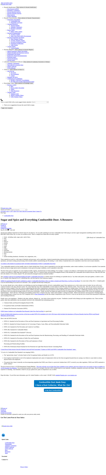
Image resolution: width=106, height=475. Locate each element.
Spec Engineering (39, 294)
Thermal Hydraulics (12, 58)
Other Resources (15, 91)
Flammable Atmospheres (13, 19)
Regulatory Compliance (13, 10)
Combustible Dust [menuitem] (9, 442)
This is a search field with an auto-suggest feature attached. (16, 102)
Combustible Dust (15, 21)
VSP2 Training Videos (16, 97)
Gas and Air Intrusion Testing (18, 42)
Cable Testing (14, 45)
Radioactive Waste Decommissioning (17, 55)
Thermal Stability (15, 25)
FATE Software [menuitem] (9, 448)
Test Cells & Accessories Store (15, 65)
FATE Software (11, 68)
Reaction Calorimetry (16, 28)
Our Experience (15, 74)
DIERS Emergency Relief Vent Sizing (17, 51)
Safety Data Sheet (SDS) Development (21, 36)
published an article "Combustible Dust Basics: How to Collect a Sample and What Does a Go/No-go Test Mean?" (41, 281)
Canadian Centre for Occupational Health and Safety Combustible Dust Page (23, 276)
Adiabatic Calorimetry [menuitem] (11, 445)
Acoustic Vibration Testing (18, 40)
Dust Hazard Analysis (13, 9)
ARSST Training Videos (17, 95)
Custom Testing (11, 46)
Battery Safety (11, 30)
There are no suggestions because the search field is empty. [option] (19, 105)
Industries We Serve (12, 77)
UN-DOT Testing (15, 34)
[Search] (48, 102)
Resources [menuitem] (7, 451)
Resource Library (11, 85)
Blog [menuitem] (6, 450)
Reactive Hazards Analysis (14, 13)
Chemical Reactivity (12, 24)
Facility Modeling (12, 16)
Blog (12, 86)
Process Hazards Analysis (14, 12)
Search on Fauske (5, 209)
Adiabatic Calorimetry (16, 27)
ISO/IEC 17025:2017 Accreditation (20, 80)
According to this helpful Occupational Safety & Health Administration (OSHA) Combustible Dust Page (28, 263)
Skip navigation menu (6, 3)
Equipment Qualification (17, 43)
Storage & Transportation (13, 33)
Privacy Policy (24, 467)
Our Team (13, 72)
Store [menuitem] (6, 453)
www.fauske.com (72, 375)
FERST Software (11, 66)
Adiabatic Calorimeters (13, 63)
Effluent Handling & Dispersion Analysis (18, 52)
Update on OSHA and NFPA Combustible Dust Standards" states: (39, 349)
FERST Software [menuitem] (9, 447)
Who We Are (10, 71)
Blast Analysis (11, 15)
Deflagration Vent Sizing (13, 54)
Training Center (11, 92)
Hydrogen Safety (11, 57)
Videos (12, 89)
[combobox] (39, 102)
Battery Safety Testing (16, 31)
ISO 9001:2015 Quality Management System (22, 81)
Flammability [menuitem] (8, 444)
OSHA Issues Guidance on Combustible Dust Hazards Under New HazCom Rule (22, 311)
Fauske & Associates (6, 228)
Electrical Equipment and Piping (15, 37)
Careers (13, 75)
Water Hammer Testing (17, 39)
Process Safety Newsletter (17, 88)
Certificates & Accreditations (14, 78)
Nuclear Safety (11, 60)
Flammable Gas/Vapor (16, 22)
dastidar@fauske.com (61, 375)
